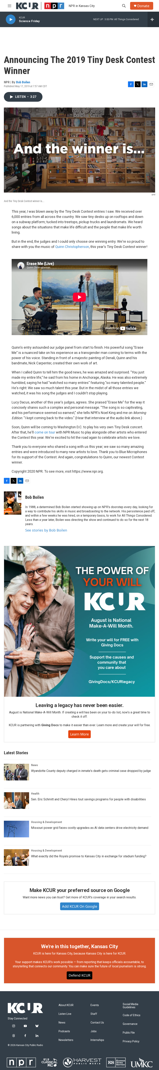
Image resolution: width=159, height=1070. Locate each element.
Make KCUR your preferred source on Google (79, 890)
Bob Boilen (23, 82)
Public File (129, 1032)
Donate (143, 6)
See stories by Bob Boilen (46, 530)
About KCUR (66, 1005)
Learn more (79, 734)
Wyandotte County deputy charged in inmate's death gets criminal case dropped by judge (91, 771)
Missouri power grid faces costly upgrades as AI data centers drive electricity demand (89, 828)
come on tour (45, 432)
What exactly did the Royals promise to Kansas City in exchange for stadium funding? (88, 856)
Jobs (94, 1031)
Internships (97, 1040)
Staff (94, 1013)
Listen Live (65, 1013)
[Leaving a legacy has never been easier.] (79, 621)
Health (35, 793)
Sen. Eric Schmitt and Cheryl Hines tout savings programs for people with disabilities (88, 799)
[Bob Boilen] (12, 503)
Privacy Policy (131, 1041)
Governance (130, 1024)
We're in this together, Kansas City (79, 946)
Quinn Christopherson (72, 247)
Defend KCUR (79, 975)
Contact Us (97, 1022)
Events (95, 1005)
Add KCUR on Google (79, 906)
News (34, 765)
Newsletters (66, 1040)
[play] (11, 19)
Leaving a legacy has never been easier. (79, 705)
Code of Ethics (131, 1015)
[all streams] (153, 19)
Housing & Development (46, 822)
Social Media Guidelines (130, 1006)
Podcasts (64, 1031)
